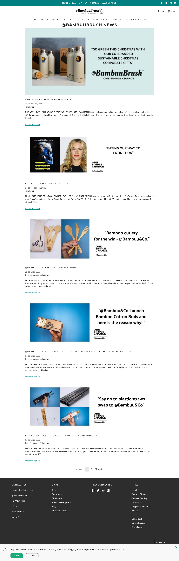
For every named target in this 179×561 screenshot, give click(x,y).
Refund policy (137, 527)
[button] (160, 542)
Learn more (119, 549)
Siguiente (99, 469)
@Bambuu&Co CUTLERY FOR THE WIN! (50, 267)
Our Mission (57, 494)
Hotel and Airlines (137, 19)
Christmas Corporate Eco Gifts (48, 99)
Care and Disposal (139, 494)
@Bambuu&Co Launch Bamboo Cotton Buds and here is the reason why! (78, 351)
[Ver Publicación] (89, 61)
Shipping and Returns (140, 506)
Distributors (70, 19)
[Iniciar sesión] (163, 11)
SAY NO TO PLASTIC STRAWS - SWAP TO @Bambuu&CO (61, 435)
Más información (32, 124)
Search (134, 490)
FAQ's (133, 514)
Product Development (95, 19)
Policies (134, 510)
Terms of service (138, 523)
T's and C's (136, 502)
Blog (54, 506)
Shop (34, 19)
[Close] (176, 547)
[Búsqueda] (158, 11)
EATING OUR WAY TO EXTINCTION (47, 183)
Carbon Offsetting (139, 498)
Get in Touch (136, 519)
